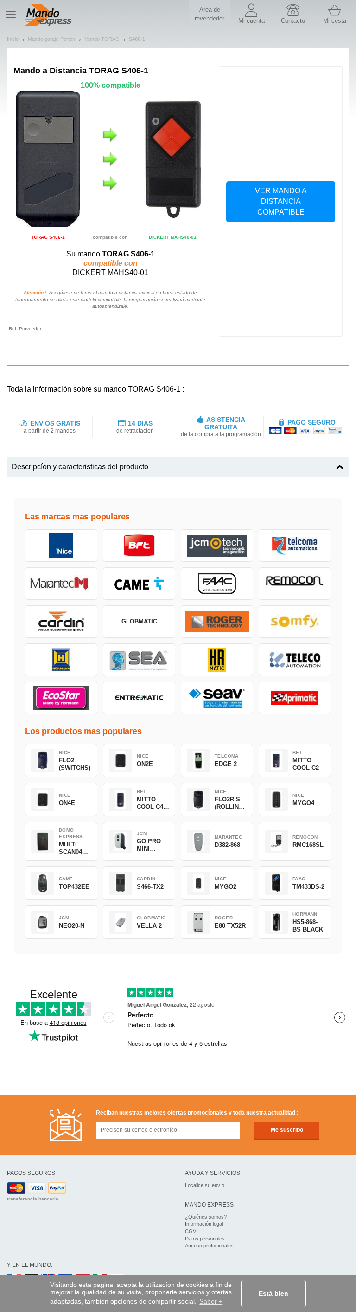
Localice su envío (204, 1185)
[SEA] (139, 659)
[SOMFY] (295, 621)
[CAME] (139, 583)
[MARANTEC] (61, 583)
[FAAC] (217, 583)
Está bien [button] (273, 1293)
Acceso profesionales (209, 1245)
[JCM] (217, 545)
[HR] (217, 659)
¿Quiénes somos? (206, 1217)
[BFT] (139, 545)
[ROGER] (217, 621)
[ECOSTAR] (61, 698)
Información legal (204, 1224)
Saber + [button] (210, 1301)
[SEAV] (217, 698)
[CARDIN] (61, 621)
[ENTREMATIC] (139, 698)
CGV (190, 1231)
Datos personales (205, 1238)
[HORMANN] (61, 659)
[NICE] (61, 545)
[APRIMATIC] (295, 698)
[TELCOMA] (295, 545)
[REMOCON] (295, 583)
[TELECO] (295, 659)
